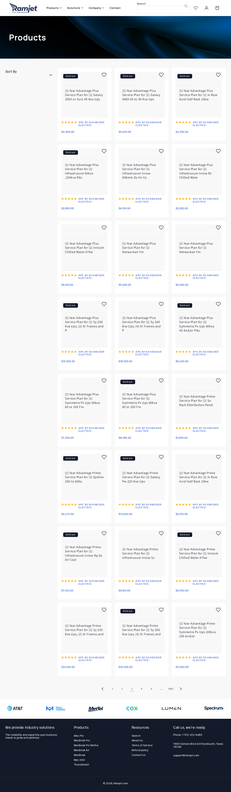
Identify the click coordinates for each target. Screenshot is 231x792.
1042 (170, 688)
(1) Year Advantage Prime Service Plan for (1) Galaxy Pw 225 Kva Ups (141, 477)
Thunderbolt (81, 764)
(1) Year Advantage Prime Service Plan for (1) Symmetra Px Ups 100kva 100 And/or (197, 629)
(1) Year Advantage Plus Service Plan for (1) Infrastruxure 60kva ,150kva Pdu (82, 171)
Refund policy (140, 750)
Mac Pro (79, 735)
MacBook (79, 755)
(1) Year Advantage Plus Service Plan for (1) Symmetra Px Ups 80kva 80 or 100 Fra (139, 400)
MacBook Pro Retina (86, 745)
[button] (53, 8)
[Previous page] (103, 689)
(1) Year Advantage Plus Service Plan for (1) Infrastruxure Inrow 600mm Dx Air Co (139, 171)
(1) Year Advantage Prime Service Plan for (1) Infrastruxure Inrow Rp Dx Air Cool (83, 553)
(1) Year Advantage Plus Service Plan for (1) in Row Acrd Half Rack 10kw (198, 94)
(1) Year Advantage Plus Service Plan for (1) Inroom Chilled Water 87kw (84, 247)
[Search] (186, 6)
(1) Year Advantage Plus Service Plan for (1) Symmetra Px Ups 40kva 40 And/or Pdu (196, 324)
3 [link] (132, 689)
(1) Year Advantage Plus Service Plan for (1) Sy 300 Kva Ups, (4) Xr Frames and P (141, 324)
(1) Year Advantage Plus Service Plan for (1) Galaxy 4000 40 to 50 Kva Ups (141, 94)
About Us (137, 740)
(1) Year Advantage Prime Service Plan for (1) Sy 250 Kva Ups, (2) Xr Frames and (84, 630)
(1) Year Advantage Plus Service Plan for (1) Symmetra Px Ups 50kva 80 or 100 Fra (82, 400)
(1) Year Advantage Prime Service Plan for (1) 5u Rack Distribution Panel (197, 400)
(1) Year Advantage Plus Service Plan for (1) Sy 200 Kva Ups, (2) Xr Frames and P (84, 324)
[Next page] (181, 689)
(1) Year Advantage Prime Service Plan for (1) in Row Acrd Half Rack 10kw (198, 477)
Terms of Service (142, 745)
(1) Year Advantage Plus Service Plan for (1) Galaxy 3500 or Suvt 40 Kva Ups (84, 94)
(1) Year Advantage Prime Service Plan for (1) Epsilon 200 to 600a (84, 477)
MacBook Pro (82, 740)
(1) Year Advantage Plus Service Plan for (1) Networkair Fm (139, 247)
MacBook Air (82, 750)
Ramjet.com (121, 783)
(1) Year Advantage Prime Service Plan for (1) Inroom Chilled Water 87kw (198, 553)
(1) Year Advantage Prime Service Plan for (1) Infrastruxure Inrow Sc (140, 553)
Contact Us (139, 755)
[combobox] (163, 10)
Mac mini (79, 759)
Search (136, 735)
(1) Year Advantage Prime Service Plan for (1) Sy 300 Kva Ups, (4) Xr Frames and (141, 630)
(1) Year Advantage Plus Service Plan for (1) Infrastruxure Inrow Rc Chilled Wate (196, 171)
